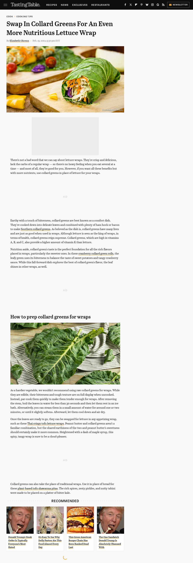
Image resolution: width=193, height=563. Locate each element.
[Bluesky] (147, 5)
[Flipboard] (136, 5)
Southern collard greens (35, 229)
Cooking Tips (24, 16)
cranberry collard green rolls (95, 253)
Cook (9, 16)
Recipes (51, 4)
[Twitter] (130, 5)
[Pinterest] (141, 5)
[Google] (157, 5)
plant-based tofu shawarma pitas (38, 488)
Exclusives (79, 4)
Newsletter (180, 4)
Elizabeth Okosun (19, 40)
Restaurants (100, 4)
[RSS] (163, 5)
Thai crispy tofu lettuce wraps (45, 423)
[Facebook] (125, 5)
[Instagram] (152, 5)
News (64, 4)
